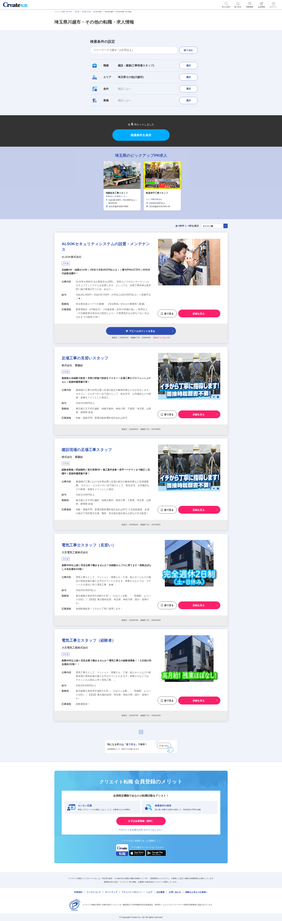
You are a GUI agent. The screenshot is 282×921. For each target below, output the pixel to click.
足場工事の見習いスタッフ (85, 358)
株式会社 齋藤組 (72, 365)
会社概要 (160, 892)
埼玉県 (77, 11)
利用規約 (78, 892)
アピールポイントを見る (142, 331)
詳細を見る (199, 313)
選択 (188, 65)
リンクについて (94, 892)
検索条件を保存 (141, 135)
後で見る (169, 313)
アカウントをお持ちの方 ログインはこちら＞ (141, 830)
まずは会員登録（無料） (141, 821)
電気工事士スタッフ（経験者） (89, 640)
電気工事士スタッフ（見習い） (89, 545)
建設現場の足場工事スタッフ (87, 449)
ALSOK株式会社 (72, 256)
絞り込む (188, 50)
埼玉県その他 (86, 11)
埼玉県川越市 (97, 11)
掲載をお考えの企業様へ (196, 892)
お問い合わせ (175, 892)
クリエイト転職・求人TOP (63, 11)
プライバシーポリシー (131, 892)
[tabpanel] (122, 185)
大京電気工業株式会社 (75, 552)
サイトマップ (111, 892)
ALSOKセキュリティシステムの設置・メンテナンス (106, 247)
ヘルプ (149, 892)
